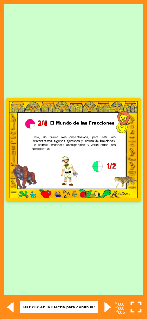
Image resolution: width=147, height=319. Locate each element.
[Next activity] (107, 307)
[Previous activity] (11, 307)
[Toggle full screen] (136, 307)
